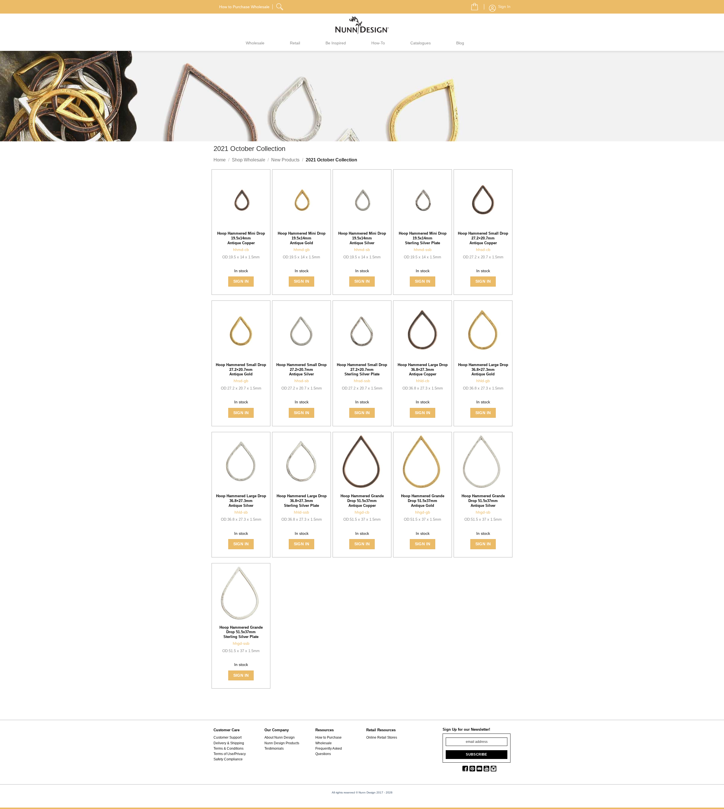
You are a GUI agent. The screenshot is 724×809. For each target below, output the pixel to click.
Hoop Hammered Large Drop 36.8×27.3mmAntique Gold (483, 370)
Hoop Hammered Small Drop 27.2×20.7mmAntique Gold (241, 370)
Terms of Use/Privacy (230, 754)
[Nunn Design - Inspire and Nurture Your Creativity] (362, 25)
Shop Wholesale (248, 159)
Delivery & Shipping (229, 743)
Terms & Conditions (229, 748)
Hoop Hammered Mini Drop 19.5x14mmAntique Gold (302, 238)
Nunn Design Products (281, 743)
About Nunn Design (279, 737)
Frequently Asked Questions (328, 751)
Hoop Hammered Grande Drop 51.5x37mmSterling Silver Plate (241, 632)
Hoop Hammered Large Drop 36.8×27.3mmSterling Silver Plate (302, 501)
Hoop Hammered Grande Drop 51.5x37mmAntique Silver (483, 501)
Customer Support (228, 737)
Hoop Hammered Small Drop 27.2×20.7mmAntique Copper (483, 238)
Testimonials (274, 748)
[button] (472, 5)
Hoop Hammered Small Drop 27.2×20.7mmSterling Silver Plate (362, 370)
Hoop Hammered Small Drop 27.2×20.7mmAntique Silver (301, 370)
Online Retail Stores (381, 737)
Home (220, 159)
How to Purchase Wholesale (328, 740)
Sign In (241, 281)
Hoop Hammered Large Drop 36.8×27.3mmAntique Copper (423, 370)
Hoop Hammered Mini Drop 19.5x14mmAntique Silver (362, 238)
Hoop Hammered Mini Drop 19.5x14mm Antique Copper (241, 238)
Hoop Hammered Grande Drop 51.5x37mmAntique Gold (422, 501)
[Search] (280, 6)
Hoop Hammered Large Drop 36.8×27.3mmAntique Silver (241, 501)
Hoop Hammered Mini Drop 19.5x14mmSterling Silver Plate (423, 238)
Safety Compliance (228, 759)
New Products (285, 159)
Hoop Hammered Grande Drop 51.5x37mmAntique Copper (362, 501)
